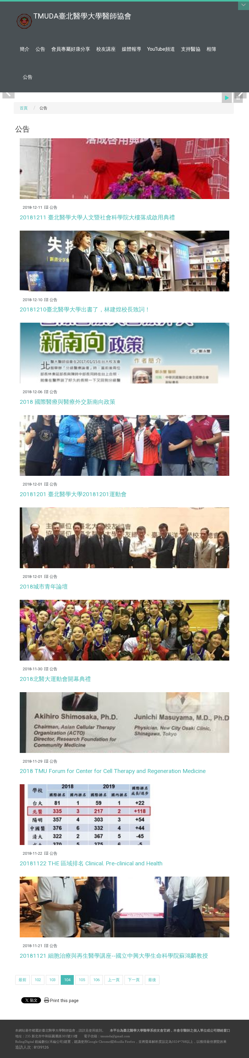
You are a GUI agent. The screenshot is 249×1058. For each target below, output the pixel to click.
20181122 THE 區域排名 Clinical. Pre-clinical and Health (91, 863)
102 (38, 979)
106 (96, 979)
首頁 (24, 108)
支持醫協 (190, 49)
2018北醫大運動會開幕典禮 (55, 678)
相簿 (211, 49)
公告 (40, 49)
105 (82, 979)
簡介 (24, 49)
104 (67, 979)
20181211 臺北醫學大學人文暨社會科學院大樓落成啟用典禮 (97, 217)
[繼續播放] (227, 97)
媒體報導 (131, 49)
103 (52, 979)
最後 (152, 979)
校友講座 (106, 49)
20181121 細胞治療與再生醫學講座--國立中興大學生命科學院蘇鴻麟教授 (114, 955)
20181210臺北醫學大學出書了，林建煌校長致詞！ (85, 309)
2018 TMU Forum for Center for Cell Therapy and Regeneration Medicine (113, 771)
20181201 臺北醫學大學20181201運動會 (73, 494)
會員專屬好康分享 (70, 49)
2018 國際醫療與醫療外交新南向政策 (67, 401)
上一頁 (114, 979)
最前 (22, 979)
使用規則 (95, 1030)
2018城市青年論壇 (44, 586)
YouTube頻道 (161, 49)
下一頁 (134, 979)
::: (230, 7)
